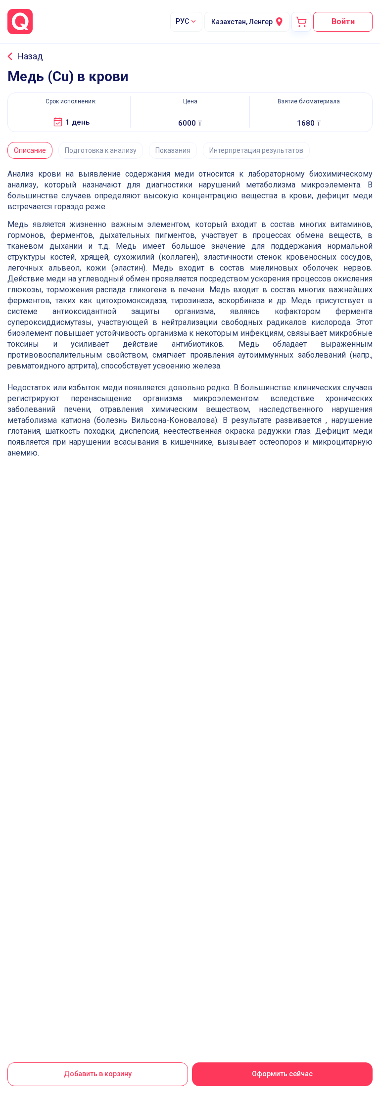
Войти (343, 21)
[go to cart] (301, 22)
